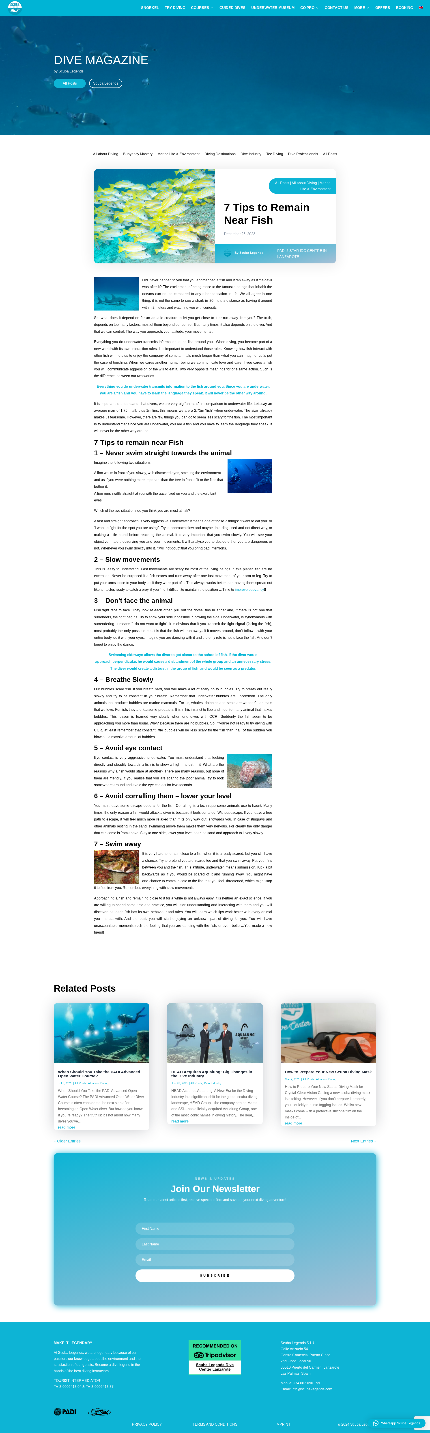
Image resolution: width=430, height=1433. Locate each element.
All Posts (70, 83)
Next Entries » (363, 1141)
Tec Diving (274, 154)
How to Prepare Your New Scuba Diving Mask (328, 1072)
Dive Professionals (303, 154)
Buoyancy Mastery (138, 154)
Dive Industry (251, 154)
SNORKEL (150, 8)
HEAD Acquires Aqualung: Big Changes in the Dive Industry (211, 1074)
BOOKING (404, 8)
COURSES (200, 8)
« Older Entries (67, 1141)
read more (66, 1127)
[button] (397, 1423)
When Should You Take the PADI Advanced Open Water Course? (99, 1074)
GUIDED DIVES (232, 8)
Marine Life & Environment (178, 154)
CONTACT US (336, 8)
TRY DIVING (175, 8)
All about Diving (105, 154)
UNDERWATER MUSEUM (273, 8)
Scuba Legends (105, 83)
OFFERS (382, 8)
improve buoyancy (249, 589)
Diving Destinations (220, 154)
